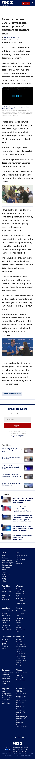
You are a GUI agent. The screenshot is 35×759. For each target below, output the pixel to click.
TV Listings (5, 646)
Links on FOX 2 (6, 630)
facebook (12, 737)
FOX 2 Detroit (5, 40)
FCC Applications (21, 656)
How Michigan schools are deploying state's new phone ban (12, 475)
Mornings (6, 608)
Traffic (18, 596)
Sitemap (18, 665)
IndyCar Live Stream (20, 707)
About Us (20, 636)
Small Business (20, 680)
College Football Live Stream (21, 697)
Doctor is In (5, 627)
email (23, 737)
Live (18, 553)
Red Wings (19, 627)
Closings (18, 589)
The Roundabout (7, 565)
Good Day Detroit (7, 611)
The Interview (6, 567)
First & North (20, 613)
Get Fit (4, 623)
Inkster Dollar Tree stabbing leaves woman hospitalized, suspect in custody (22, 528)
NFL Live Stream (21, 694)
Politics (4, 581)
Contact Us (19, 642)
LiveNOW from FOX (20, 560)
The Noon (5, 613)
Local (3, 555)
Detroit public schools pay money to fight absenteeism (22, 537)
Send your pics (6, 589)
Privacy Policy (19, 435)
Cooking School (6, 620)
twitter (15, 737)
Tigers (18, 625)
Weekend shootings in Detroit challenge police (11, 484)
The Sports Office (21, 611)
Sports (19, 608)
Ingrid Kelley (7, 37)
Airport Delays (20, 598)
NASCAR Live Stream (20, 703)
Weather (20, 586)
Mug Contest (6, 616)
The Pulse (5, 558)
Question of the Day (6, 592)
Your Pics (6, 586)
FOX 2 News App (21, 647)
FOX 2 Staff (19, 639)
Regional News (5, 689)
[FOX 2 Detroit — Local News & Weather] (7, 3)
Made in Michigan (7, 563)
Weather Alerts (20, 594)
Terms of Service (18, 437)
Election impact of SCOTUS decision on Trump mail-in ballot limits (12, 449)
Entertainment (8, 636)
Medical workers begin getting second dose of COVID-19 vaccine (17, 107)
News (4, 553)
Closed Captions (21, 658)
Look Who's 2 (6, 599)
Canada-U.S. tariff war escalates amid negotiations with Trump (21, 509)
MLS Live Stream (21, 727)
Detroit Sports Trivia (6, 596)
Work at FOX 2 (20, 644)
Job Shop (19, 649)
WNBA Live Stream (19, 723)
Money (19, 670)
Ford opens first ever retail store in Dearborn (11, 458)
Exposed (4, 683)
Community (19, 651)
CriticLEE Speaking (4, 643)
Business (4, 572)
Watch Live (26, 3)
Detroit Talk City (7, 560)
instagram (19, 737)
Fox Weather (20, 601)
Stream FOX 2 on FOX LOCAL (21, 556)
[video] (28, 450)
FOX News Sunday (5, 578)
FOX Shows (5, 639)
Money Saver (6, 625)
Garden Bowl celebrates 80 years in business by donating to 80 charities (12, 467)
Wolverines (19, 618)
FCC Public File (20, 654)
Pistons (18, 623)
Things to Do (6, 574)
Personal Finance (21, 673)
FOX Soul (19, 564)
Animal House (20, 603)
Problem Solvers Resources (21, 661)
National (4, 570)
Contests (4, 648)
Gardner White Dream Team (6, 678)
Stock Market (20, 677)
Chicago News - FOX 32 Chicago (7, 694)
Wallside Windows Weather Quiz (7, 673)
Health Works (6, 618)
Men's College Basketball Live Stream (20, 712)
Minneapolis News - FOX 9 (6, 703)
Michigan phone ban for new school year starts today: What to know (22, 500)
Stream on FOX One (20, 689)
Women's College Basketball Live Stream (21, 718)
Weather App (20, 591)
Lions (17, 616)
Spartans (18, 620)
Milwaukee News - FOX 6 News (7, 698)
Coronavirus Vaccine (15, 40)
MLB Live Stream (21, 700)
